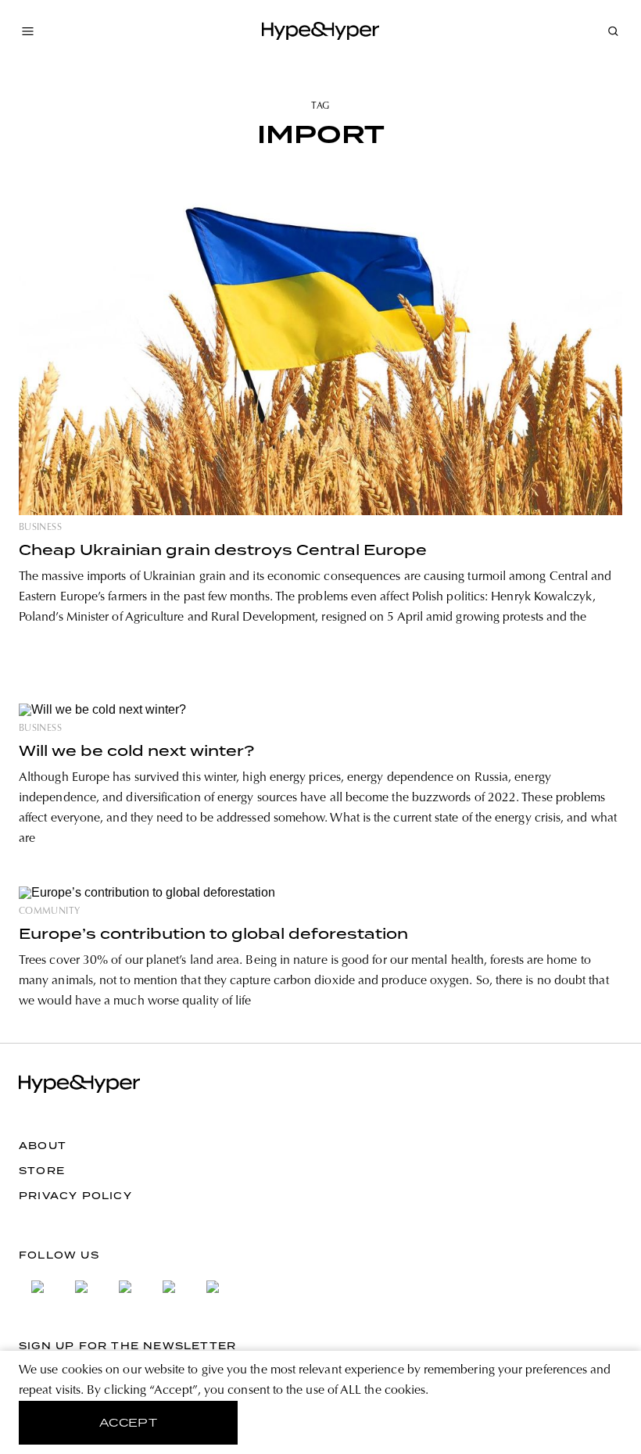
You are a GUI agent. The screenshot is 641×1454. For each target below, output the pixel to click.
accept (128, 1422)
